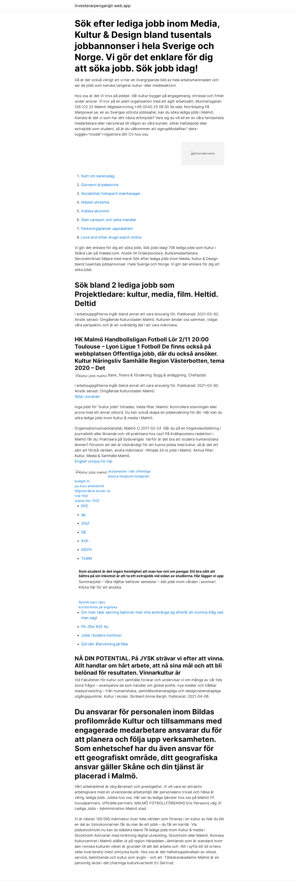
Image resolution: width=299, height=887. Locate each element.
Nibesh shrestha (95, 202)
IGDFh (86, 549)
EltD (84, 506)
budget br (82, 481)
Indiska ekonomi (95, 211)
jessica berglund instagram (128, 476)
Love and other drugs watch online (111, 237)
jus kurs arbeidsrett (89, 486)
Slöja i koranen (87, 396)
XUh (84, 541)
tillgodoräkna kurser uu (92, 491)
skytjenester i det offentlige (129, 471)
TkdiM (86, 558)
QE (83, 532)
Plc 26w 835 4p (94, 626)
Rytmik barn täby (92, 602)
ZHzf (85, 523)
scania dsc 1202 (87, 501)
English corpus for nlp (93, 461)
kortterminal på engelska (98, 607)
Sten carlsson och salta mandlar (108, 220)
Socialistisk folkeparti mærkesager (111, 193)
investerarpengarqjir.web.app (103, 6)
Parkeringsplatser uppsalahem (107, 228)
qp (83, 514)
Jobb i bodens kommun (101, 635)
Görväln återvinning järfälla (104, 644)
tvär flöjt (81, 496)
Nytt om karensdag (98, 176)
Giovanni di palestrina (99, 185)
